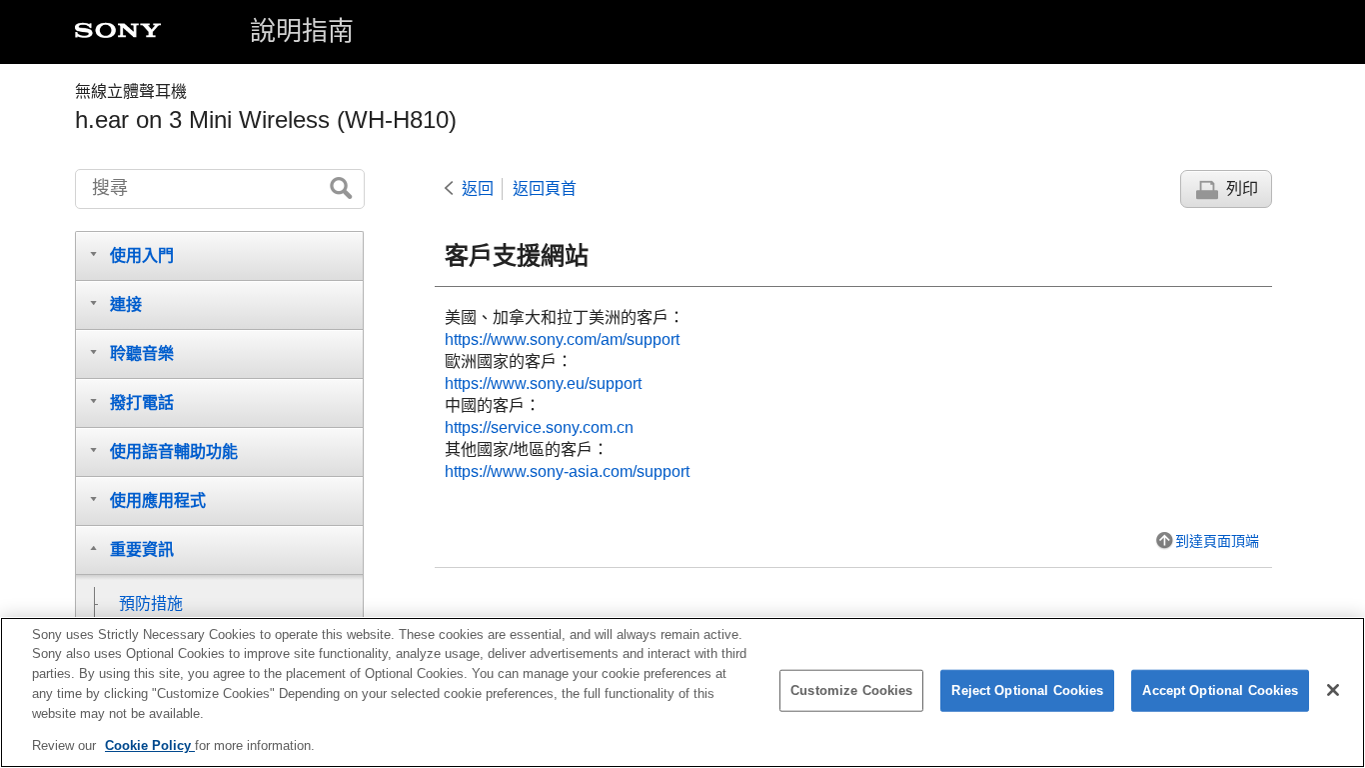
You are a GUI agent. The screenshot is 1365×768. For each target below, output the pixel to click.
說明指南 (302, 31)
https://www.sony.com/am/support (562, 339)
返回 (478, 188)
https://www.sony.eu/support (543, 383)
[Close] (1333, 690)
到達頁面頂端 (1217, 541)
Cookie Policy (150, 744)
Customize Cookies (851, 690)
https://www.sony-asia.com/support (567, 471)
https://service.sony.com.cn (539, 427)
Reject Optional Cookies (1027, 690)
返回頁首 (545, 188)
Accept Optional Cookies (1220, 690)
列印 (1242, 188)
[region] (682, 692)
